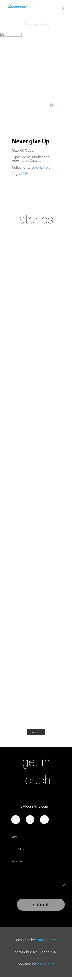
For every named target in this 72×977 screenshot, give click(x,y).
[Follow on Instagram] (30, 819)
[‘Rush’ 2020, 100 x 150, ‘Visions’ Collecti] (36, 618)
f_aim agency (46, 939)
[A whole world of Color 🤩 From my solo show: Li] (36, 364)
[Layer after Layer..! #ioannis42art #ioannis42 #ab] (36, 694)
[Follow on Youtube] (44, 819)
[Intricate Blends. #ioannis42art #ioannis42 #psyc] (36, 282)
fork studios (45, 963)
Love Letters (40, 167)
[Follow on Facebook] (15, 819)
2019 (24, 173)
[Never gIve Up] (36, 75)
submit (41, 905)
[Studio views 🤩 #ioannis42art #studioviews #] (36, 532)
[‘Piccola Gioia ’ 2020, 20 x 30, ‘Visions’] (36, 450)
